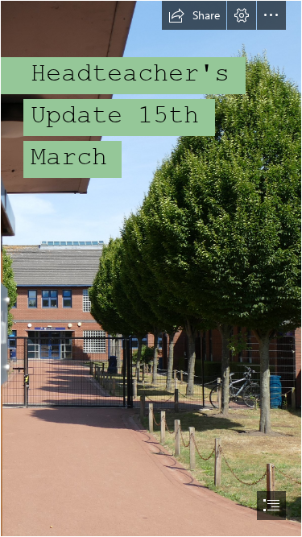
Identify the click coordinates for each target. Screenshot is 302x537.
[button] (194, 15)
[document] (151, 268)
